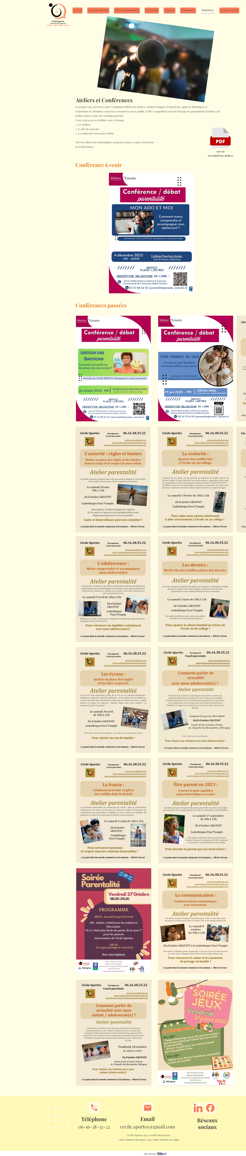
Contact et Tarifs (229, 10)
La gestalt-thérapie (98, 10)
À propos (169, 10)
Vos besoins (152, 10)
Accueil (77, 10)
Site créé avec (150, 1154)
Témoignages (188, 10)
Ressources (208, 10)
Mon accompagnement (127, 10)
